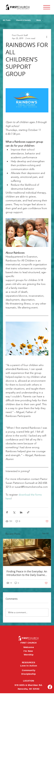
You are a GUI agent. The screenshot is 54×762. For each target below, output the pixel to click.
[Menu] (46, 7)
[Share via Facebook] (7, 512)
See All (45, 533)
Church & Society (23, 20)
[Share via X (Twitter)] (14, 512)
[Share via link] (28, 512)
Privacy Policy (2, 757)
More (38, 20)
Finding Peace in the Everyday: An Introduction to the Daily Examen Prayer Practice (26, 573)
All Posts (6, 20)
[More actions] (46, 37)
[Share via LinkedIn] (21, 512)
